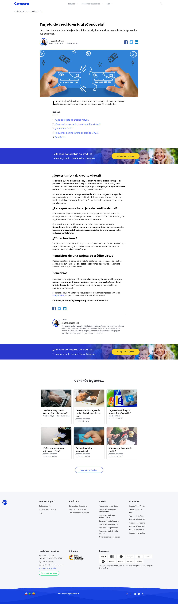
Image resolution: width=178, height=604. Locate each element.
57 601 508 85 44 (50, 573)
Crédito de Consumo (137, 526)
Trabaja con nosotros (47, 509)
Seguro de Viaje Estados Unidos (109, 532)
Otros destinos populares (109, 537)
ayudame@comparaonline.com (52, 565)
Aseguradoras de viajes (108, 506)
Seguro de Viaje (135, 509)
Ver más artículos (89, 470)
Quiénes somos (45, 506)
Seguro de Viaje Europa (108, 524)
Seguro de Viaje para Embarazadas (107, 516)
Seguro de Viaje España (108, 528)
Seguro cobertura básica (79, 513)
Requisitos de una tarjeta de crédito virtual (76, 132)
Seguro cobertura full (77, 509)
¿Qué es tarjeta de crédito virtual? (72, 119)
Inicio (16, 11)
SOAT (131, 513)
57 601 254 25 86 (48, 561)
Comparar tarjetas (125, 156)
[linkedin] (136, 42)
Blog (40, 513)
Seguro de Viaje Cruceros (109, 521)
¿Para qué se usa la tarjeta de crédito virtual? (78, 124)
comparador (58, 295)
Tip (40, 11)
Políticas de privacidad (68, 593)
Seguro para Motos (137, 533)
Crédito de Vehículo (137, 519)
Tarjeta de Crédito (29, 11)
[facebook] (126, 42)
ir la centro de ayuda (47, 568)
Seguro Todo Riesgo (137, 506)
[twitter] (131, 42)
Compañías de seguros (78, 506)
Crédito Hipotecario (137, 523)
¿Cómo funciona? (63, 128)
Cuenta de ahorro (136, 529)
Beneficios (60, 137)
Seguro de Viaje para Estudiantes (107, 510)
